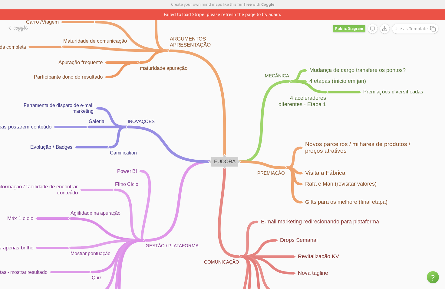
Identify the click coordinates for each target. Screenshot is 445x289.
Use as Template (411, 28)
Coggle (267, 4)
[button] (433, 277)
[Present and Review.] (372, 29)
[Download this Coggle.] (385, 29)
